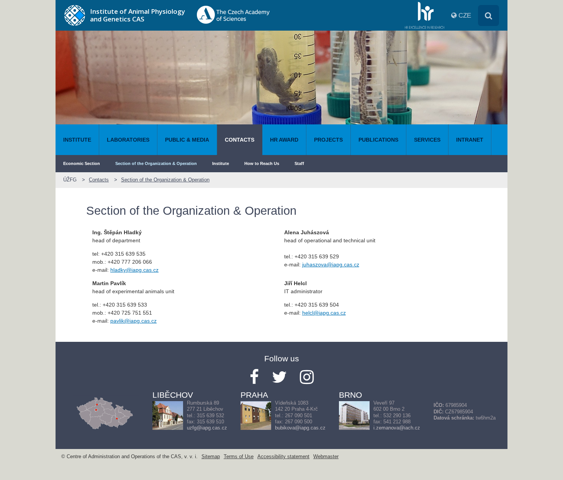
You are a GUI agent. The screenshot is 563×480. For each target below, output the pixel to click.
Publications (378, 140)
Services (427, 140)
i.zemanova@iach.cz (396, 428)
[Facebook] (254, 377)
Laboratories (128, 140)
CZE (464, 15)
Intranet (469, 140)
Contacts (239, 140)
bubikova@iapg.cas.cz (300, 428)
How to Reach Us (261, 163)
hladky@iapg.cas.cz (134, 270)
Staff (299, 163)
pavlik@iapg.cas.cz (133, 321)
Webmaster (326, 456)
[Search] (488, 15)
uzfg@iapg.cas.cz (207, 428)
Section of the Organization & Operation (156, 163)
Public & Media (187, 140)
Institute (77, 140)
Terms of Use (239, 456)
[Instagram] (307, 377)
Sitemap (210, 456)
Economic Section (81, 163)
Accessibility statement (283, 456)
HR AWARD (284, 140)
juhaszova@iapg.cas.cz (330, 264)
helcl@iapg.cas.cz (324, 313)
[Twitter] (279, 377)
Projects (328, 140)
